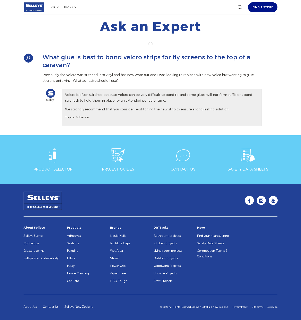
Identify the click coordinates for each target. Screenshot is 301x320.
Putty (71, 266)
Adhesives (74, 236)
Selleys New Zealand (78, 307)
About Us (30, 307)
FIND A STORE (262, 7)
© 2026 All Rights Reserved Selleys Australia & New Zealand (194, 307)
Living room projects (168, 251)
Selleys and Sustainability (41, 258)
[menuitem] (55, 7)
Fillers (71, 258)
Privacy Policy (240, 307)
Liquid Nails (118, 236)
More (201, 228)
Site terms (257, 307)
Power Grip (118, 266)
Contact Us (50, 307)
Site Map (272, 307)
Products (74, 228)
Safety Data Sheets (210, 243)
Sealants (73, 243)
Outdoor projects (166, 258)
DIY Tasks (161, 228)
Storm (114, 258)
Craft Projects (163, 281)
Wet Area (116, 251)
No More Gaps (120, 243)
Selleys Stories (33, 236)
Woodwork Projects (167, 266)
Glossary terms (34, 251)
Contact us (31, 243)
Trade (69, 7)
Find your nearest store (213, 236)
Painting (72, 251)
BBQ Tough (118, 281)
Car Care (73, 281)
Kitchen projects (165, 243)
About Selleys (34, 228)
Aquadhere (118, 273)
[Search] (240, 7)
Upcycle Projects (165, 273)
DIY (53, 7)
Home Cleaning (78, 273)
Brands (115, 228)
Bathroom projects (167, 236)
